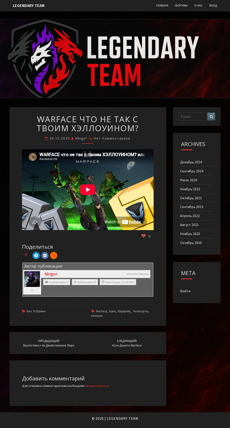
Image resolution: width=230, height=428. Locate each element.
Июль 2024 (188, 180)
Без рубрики (36, 311)
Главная (162, 5)
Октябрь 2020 (191, 242)
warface (101, 311)
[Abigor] (32, 279)
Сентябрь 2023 (191, 206)
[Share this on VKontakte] (45, 255)
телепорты (140, 311)
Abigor (81, 138)
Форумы (181, 5)
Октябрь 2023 (191, 198)
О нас (198, 5)
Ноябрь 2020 (190, 233)
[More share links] (53, 255)
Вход (213, 5)
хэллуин (96, 316)
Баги (112, 311)
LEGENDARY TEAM (122, 418)
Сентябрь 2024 (191, 171)
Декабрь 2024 (191, 162)
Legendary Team (28, 5)
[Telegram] (36, 255)
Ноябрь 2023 (190, 189)
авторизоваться (96, 386)
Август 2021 (189, 224)
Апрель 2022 (190, 215)
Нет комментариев (112, 138)
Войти (185, 291)
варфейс (124, 311)
